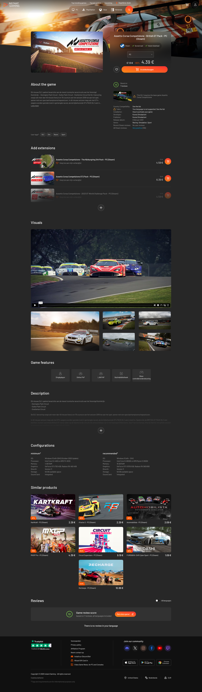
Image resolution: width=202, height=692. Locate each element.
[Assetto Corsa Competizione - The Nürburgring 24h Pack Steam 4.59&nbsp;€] (42, 161)
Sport (150, 122)
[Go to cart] (187, 5)
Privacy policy (76, 645)
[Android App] (147, 662)
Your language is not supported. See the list (149, 109)
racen (56, 134)
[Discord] (127, 648)
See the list (137, 106)
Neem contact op (77, 652)
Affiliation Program (78, 649)
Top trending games (78, 3)
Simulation (143, 122)
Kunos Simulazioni (139, 114)
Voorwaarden (76, 641)
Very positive (137, 128)
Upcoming (108, 3)
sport (63, 134)
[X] (135, 648)
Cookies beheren (37, 678)
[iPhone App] (130, 662)
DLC (43, 134)
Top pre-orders (95, 3)
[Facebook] (151, 648)
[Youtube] (160, 648)
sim (49, 134)
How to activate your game (143, 112)
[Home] (11, 5)
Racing (135, 122)
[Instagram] (143, 648)
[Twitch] (168, 648)
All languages (166, 601)
